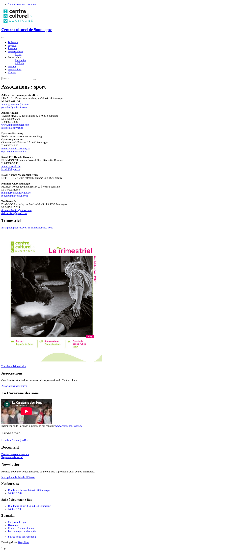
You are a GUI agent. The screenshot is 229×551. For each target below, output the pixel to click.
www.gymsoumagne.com (14, 104)
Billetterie (13, 42)
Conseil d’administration (21, 528)
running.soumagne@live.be (16, 192)
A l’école (19, 63)
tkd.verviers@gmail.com (14, 213)
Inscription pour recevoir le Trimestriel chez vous (27, 227)
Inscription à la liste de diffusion (18, 477)
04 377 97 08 (15, 509)
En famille (20, 60)
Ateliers (12, 66)
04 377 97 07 (15, 493)
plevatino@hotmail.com (14, 107)
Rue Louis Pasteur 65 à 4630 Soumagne (29, 490)
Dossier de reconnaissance (15, 454)
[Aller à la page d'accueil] (18, 22)
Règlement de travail (12, 457)
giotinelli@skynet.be (12, 127)
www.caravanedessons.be (68, 425)
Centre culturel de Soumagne (26, 29)
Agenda (12, 45)
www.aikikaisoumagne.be (15, 124)
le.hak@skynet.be (10, 169)
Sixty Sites (23, 542)
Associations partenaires (14, 386)
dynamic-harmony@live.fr (15, 151)
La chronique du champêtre (22, 531)
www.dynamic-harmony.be (15, 148)
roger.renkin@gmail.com (14, 195)
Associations (14, 69)
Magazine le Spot (17, 522)
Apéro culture (15, 51)
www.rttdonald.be (10, 166)
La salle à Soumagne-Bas (14, 440)
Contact (12, 72)
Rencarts (12, 48)
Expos (18, 54)
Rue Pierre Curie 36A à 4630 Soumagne (29, 506)
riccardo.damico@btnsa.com (16, 210)
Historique (13, 525)
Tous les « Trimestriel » (13, 366)
